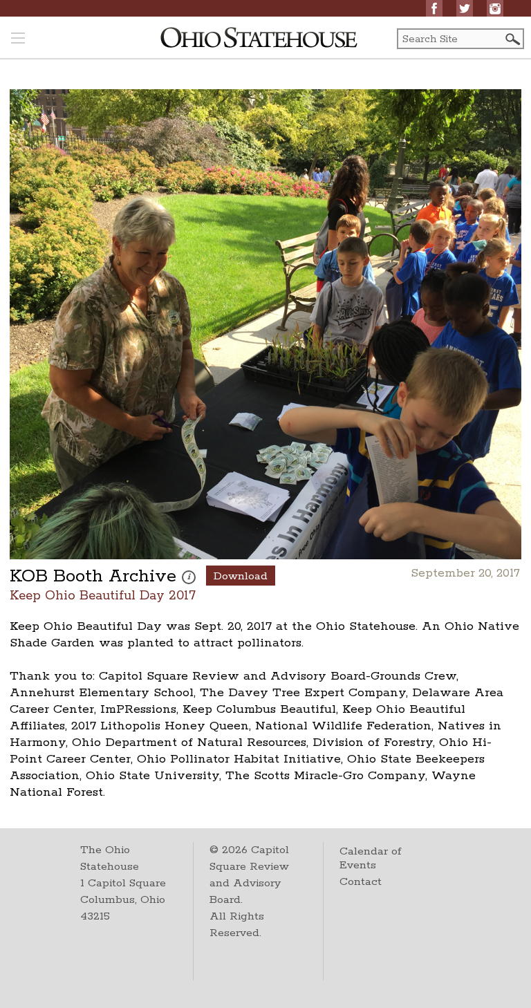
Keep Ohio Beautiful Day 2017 (103, 594)
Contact (360, 882)
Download (241, 576)
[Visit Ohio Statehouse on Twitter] (464, 8)
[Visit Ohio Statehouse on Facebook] (434, 8)
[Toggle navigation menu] (18, 39)
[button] (512, 39)
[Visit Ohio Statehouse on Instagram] (495, 8)
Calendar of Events (370, 858)
